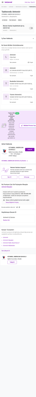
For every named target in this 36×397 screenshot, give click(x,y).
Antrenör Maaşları (7, 187)
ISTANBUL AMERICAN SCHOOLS (11, 14)
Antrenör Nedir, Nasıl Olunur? (11, 243)
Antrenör (5, 237)
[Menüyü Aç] (2, 2)
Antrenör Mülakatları (9, 245)
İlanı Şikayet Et (6, 250)
